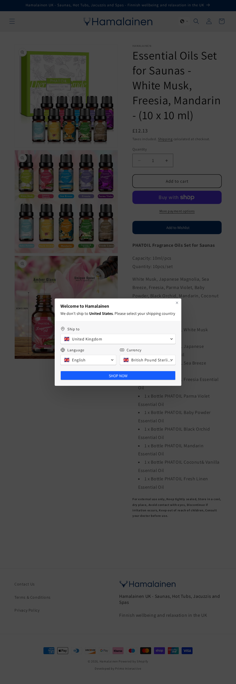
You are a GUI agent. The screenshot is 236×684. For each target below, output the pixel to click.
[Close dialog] (177, 303)
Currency (134, 350)
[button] (118, 339)
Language (75, 350)
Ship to (73, 329)
